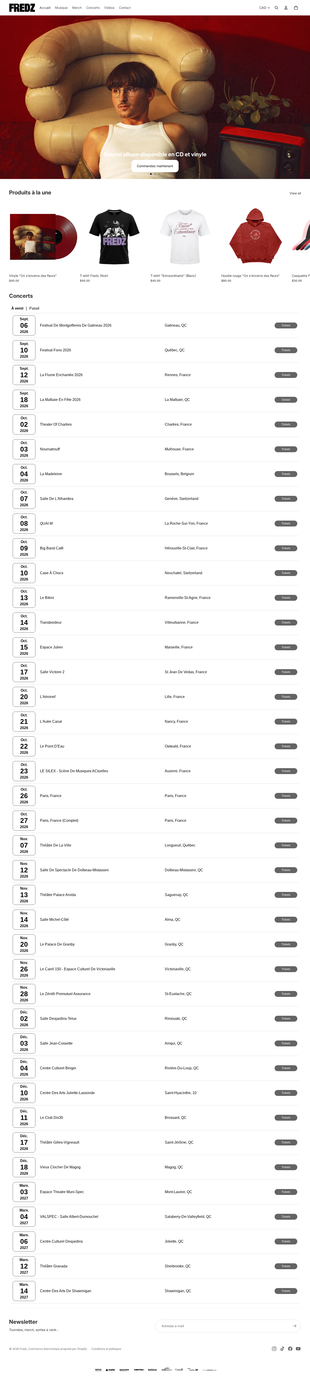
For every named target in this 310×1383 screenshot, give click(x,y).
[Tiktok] (282, 1348)
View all (295, 193)
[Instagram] (274, 1348)
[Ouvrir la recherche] (276, 8)
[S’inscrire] (294, 1326)
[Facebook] (290, 1348)
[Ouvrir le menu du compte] (286, 8)
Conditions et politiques (106, 1349)
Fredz (23, 1349)
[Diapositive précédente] (5, 97)
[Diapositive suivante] (304, 97)
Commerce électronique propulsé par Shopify (57, 1349)
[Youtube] (298, 1348)
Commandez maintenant (155, 166)
